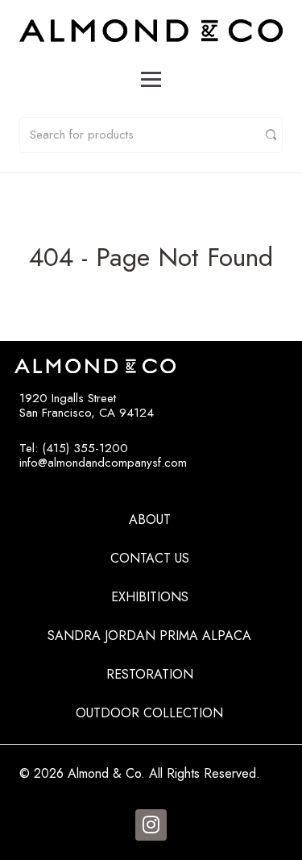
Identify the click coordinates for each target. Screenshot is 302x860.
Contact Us (149, 558)
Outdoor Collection (149, 713)
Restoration (149, 674)
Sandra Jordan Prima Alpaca (149, 635)
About (150, 519)
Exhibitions (149, 597)
